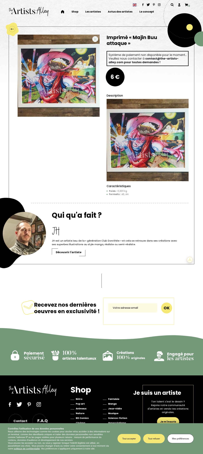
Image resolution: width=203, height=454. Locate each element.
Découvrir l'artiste (69, 252)
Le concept (146, 11)
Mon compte (179, 4)
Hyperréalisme (117, 422)
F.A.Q (42, 421)
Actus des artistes (120, 11)
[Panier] (186, 4)
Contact (20, 421)
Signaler (190, 259)
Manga (112, 403)
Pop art (80, 403)
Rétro (79, 399)
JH (56, 230)
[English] (135, 5)
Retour (12, 29)
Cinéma (80, 422)
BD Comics (82, 418)
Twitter (148, 4)
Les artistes (93, 11)
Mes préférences (180, 438)
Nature (80, 413)
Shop (75, 11)
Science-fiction (117, 418)
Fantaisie (113, 399)
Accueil (64, 11)
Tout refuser (154, 438)
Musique (113, 413)
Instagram (159, 4)
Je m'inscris (168, 422)
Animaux (81, 408)
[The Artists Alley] (28, 11)
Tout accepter (129, 438)
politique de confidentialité (27, 448)
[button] (95, 39)
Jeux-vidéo (115, 408)
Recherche (172, 4)
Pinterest (154, 4)
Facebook (143, 4)
